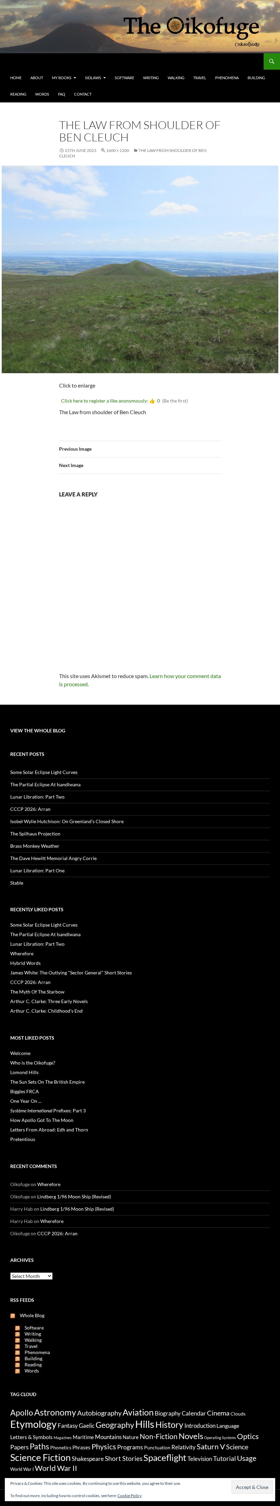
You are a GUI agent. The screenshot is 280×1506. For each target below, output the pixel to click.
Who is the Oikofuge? (32, 1063)
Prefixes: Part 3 (48, 1110)
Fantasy (68, 1425)
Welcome (20, 1053)
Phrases (81, 1447)
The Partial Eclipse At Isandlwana (45, 784)
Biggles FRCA (24, 1091)
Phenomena (227, 77)
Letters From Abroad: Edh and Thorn (49, 1129)
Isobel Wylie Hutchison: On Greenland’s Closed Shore (67, 821)
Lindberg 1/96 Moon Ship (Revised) (74, 1196)
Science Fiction (40, 1457)
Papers (19, 1447)
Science (237, 1446)
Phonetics (60, 1447)
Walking (176, 77)
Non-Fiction (159, 1436)
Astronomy (55, 1412)
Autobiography (99, 1413)
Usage (246, 1458)
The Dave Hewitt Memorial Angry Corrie (53, 858)
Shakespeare (88, 1458)
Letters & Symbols (31, 1437)
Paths (39, 1446)
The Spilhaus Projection (35, 833)
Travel (199, 77)
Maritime (83, 1437)
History (169, 1424)
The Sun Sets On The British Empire (47, 1082)
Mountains (108, 1437)
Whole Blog (29, 1315)
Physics (104, 1446)
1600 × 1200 (117, 150)
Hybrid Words (25, 963)
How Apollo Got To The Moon (41, 1120)
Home (16, 77)
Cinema (218, 1413)
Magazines (63, 1437)
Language (227, 1425)
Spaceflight (164, 1457)
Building (256, 77)
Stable (16, 883)
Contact (83, 94)
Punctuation (157, 1447)
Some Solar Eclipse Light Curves (44, 772)
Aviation (138, 1412)
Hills (144, 1424)
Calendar (194, 1413)
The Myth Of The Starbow (37, 992)
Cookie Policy (129, 1495)
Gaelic (87, 1425)
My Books (61, 77)
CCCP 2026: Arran (30, 809)
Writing (151, 77)
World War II (56, 1468)
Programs (130, 1447)
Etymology (33, 1424)
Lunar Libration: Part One (37, 870)
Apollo (21, 1412)
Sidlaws (93, 77)
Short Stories (123, 1458)
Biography (168, 1413)
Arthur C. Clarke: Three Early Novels (49, 1001)
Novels (191, 1436)
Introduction (199, 1425)
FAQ (61, 94)
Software (124, 77)
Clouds (238, 1414)
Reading (18, 94)
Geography (115, 1425)
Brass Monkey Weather (34, 846)
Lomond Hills (24, 1072)
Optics (248, 1436)
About (36, 77)
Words (42, 94)
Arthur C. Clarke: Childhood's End (46, 1011)
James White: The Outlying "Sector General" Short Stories (71, 972)
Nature (131, 1437)
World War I (22, 1469)
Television (199, 1458)
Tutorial (224, 1458)
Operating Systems (220, 1437)
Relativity (183, 1447)
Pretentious (22, 1139)
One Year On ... (25, 1101)
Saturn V (211, 1446)
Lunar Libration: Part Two (37, 797)
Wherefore (21, 953)
